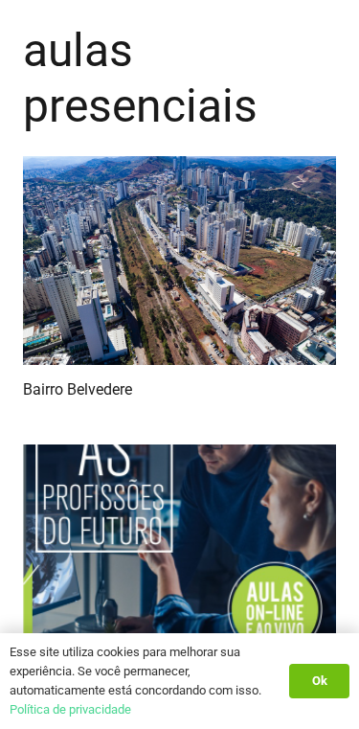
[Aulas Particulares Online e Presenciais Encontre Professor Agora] (179, 548)
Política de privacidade (70, 709)
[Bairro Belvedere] (179, 260)
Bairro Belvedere (77, 389)
